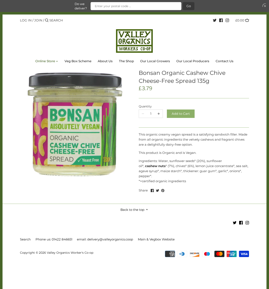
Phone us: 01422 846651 (54, 239)
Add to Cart (181, 114)
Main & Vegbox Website (156, 239)
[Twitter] (214, 20)
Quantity (145, 106)
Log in (26, 20)
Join (38, 20)
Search (25, 239)
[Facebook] (221, 20)
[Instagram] (227, 20)
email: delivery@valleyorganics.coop (105, 239)
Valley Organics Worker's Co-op (70, 252)
